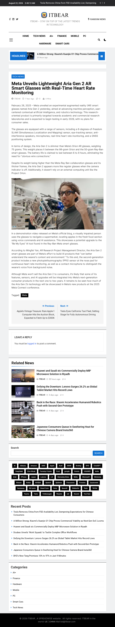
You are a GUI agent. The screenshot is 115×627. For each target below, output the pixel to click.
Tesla (86, 488)
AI (14, 466)
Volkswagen (47, 494)
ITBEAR (17, 98)
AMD (43, 466)
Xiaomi (76, 494)
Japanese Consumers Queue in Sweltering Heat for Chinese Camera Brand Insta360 (52, 550)
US (46, 621)
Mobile (75, 36)
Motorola (97, 477)
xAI (68, 494)
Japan (33, 477)
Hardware (45, 43)
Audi (60, 466)
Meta (24, 295)
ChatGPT (97, 466)
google (67, 471)
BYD (87, 466)
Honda (76, 471)
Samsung (20, 488)
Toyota (26, 494)
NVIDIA (38, 483)
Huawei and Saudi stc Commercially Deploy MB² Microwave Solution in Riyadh (50, 526)
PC (84, 36)
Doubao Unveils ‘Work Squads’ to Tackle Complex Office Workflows (45, 532)
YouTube (87, 494)
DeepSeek (19, 471)
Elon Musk (31, 471)
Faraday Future (46, 471)
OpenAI (48, 483)
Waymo (59, 494)
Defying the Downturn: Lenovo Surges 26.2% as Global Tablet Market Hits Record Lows (54, 538)
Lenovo (43, 477)
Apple (52, 466)
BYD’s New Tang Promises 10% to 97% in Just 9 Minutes (39, 556)
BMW (69, 466)
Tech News (39, 36)
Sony (55, 488)
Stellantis (75, 488)
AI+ (51, 36)
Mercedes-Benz (63, 477)
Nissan (19, 483)
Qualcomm (94, 483)
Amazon (34, 466)
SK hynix (32, 488)
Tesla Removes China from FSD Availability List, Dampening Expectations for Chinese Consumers (68, 3)
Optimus (59, 483)
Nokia (28, 483)
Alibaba (23, 466)
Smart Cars (62, 43)
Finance (62, 36)
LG (52, 477)
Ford (58, 471)
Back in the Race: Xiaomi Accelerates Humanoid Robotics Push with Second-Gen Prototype (56, 544)
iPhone (23, 477)
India (97, 471)
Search (15, 447)
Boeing (78, 466)
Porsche (82, 483)
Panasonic (70, 483)
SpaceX (64, 488)
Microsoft (86, 477)
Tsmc (36, 494)
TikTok (94, 488)
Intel (14, 477)
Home (26, 36)
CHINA (52, 621)
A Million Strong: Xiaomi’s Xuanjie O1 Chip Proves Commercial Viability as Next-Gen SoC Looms (58, 521)
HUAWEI (87, 471)
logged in (31, 343)
